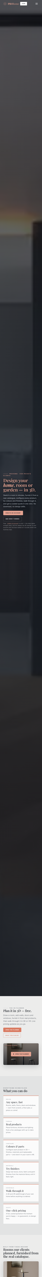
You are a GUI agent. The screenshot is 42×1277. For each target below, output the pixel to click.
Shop (23, 3)
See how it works (12, 519)
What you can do (12, 1035)
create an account (12, 523)
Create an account (13, 513)
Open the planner (12, 1030)
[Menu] (36, 4)
